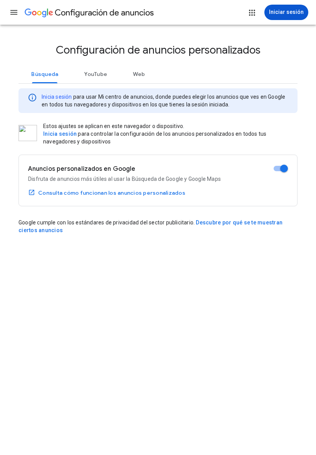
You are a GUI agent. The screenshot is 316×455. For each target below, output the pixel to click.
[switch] (281, 168)
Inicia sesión (57, 97)
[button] (14, 12)
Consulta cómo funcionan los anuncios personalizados (111, 192)
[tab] (44, 74)
